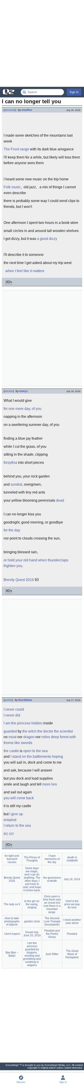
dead (60, 500)
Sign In (74, 92)
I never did (12, 715)
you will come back (19, 798)
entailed (10, 820)
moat (12, 737)
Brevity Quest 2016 (19, 580)
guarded (10, 731)
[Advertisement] (42, 43)
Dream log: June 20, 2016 (32, 934)
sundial (16, 484)
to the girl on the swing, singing (31, 904)
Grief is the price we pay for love (72, 904)
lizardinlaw (25, 700)
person (8, 391)
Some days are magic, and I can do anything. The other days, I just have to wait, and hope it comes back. (32, 879)
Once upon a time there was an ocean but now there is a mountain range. (52, 904)
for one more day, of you (22, 409)
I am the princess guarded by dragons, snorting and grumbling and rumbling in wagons (32, 954)
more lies (49, 784)
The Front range (16, 149)
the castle (11, 751)
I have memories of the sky (52, 859)
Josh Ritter (51, 954)
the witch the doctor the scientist (47, 731)
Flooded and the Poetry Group (52, 934)
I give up (16, 814)
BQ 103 (8, 834)
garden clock (32, 921)
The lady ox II (12, 904)
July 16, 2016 (72, 879)
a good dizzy (47, 239)
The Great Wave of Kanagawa (72, 954)
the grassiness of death (52, 879)
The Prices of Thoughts (32, 859)
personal (9, 110)
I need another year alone (72, 921)
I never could (14, 709)
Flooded (72, 933)
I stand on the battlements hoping (37, 756)
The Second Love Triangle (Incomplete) (52, 921)
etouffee (27, 110)
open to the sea (35, 751)
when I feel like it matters (24, 271)
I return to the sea (17, 825)
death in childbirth (72, 859)
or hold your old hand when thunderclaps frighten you (36, 563)
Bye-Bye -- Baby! (12, 954)
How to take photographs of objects (12, 921)
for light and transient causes (12, 859)
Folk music (12, 187)
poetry (8, 700)
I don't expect (12, 933)
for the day (12, 530)
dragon (28, 737)
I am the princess (17, 723)
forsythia (10, 462)
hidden (36, 723)
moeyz (23, 391)
